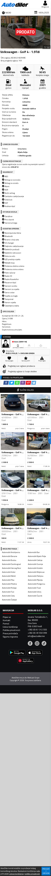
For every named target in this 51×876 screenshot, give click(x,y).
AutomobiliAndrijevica (11, 552)
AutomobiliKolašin (35, 568)
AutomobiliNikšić (9, 576)
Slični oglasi (27, 390)
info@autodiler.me (36, 636)
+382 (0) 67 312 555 (37, 629)
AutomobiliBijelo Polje (37, 556)
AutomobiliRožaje (9, 587)
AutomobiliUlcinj (34, 591)
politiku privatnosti (32, 873)
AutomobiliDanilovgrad (11, 564)
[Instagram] (37, 643)
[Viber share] (23, 383)
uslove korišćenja (16, 873)
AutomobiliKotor (9, 572)
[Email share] (28, 383)
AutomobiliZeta (8, 595)
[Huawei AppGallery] (25, 661)
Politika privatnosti (11, 630)
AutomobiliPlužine (9, 583)
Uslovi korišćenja (10, 626)
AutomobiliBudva (9, 560)
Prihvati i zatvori (46, 871)
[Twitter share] (11, 383)
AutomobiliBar (34, 552)
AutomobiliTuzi (8, 591)
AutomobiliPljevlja (35, 579)
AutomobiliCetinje (35, 560)
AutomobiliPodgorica (36, 583)
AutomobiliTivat (34, 587)
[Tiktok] (44, 643)
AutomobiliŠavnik (35, 595)
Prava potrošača (10, 633)
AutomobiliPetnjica (35, 576)
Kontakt (6, 620)
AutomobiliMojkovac (36, 572)
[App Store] (34, 653)
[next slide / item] (48, 32)
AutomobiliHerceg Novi (11, 568)
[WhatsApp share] (17, 383)
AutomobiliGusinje (35, 564)
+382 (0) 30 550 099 (37, 632)
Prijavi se (7, 617)
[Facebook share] (6, 383)
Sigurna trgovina (10, 636)
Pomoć (6, 623)
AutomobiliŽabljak (9, 599)
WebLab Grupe (33, 677)
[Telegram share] (34, 383)
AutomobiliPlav (8, 579)
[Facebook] (30, 643)
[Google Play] (17, 653)
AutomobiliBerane (9, 556)
